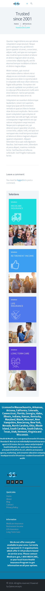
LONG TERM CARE (20, 353)
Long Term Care (13, 532)
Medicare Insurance (14, 523)
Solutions (14, 202)
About (9, 499)
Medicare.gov (13, 557)
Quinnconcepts (15, 586)
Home (16, 24)
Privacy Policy (12, 507)
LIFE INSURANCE (17, 304)
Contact (9, 504)
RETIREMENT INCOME (22, 256)
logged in (21, 180)
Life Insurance (12, 529)
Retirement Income (14, 526)
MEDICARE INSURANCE (17, 207)
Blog (8, 502)
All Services (27, 24)
